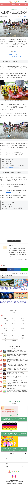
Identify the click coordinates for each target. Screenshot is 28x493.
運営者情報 (20, 481)
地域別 (7, 458)
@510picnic (8, 192)
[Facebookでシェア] (10, 269)
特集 (7, 466)
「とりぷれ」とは (14, 480)
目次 (12, 51)
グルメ (7, 461)
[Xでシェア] (3, 269)
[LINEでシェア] (24, 269)
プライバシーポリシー (13, 481)
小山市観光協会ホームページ (12, 167)
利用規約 (7, 481)
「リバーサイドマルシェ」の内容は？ (14, 56)
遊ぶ (7, 463)
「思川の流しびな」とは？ (12, 54)
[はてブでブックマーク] (17, 269)
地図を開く (14, 240)
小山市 (4, 265)
